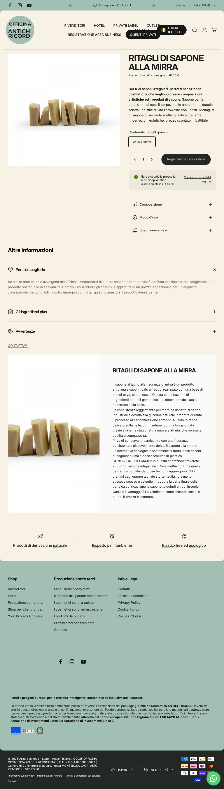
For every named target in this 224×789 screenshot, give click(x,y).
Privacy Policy (129, 602)
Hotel (12, 596)
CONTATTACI (18, 346)
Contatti (124, 589)
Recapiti (12, 781)
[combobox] (183, 5)
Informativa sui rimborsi (50, 775)
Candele (60, 630)
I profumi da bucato (69, 616)
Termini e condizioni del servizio (82, 775)
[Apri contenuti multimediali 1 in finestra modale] (64, 110)
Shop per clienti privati (26, 609)
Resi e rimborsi (129, 616)
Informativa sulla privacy (21, 775)
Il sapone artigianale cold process (80, 596)
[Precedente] (70, 5)
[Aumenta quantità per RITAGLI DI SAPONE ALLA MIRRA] (153, 159)
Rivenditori (16, 589)
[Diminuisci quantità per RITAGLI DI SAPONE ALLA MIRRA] (134, 159)
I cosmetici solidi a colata (74, 602)
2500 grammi (142, 141)
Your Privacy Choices (25, 616)
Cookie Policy (128, 609)
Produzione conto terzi (26, 602)
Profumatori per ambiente (74, 623)
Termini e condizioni (133, 596)
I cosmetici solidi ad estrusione (78, 609)
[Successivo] (153, 5)
